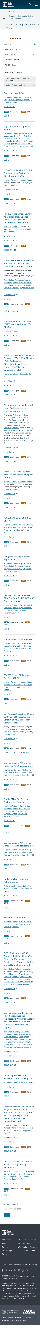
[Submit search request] (34, 44)
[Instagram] (6, 1270)
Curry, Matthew (25, 133)
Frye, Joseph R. (22, 811)
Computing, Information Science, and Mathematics (22, 17)
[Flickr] (15, 1270)
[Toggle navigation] (4, 19)
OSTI (5, 116)
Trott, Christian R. (11, 146)
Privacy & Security (30, 1264)
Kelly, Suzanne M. (11, 430)
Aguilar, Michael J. (24, 285)
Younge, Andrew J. (24, 100)
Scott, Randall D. (25, 982)
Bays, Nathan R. (25, 97)
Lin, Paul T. (27, 568)
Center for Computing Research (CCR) (22, 26)
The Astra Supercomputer (16, 917)
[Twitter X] (23, 1270)
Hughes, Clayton (10, 180)
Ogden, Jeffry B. (25, 979)
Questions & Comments (11, 1264)
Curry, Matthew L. (11, 974)
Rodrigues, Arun (24, 435)
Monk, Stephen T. (11, 979)
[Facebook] (2, 1270)
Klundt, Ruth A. (26, 976)
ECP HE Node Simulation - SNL (18, 639)
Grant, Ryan (23, 974)
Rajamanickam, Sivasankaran (21, 143)
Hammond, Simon (11, 97)
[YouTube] (11, 1270)
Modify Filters (13, 65)
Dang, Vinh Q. (19, 136)
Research (11, 11)
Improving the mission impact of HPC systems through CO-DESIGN (18, 324)
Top (33, 1325)
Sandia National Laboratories (12, 1283)
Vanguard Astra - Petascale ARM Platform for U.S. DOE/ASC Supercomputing (19, 598)
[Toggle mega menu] (36, 4)
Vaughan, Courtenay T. (13, 568)
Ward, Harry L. (9, 984)
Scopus (13, 311)
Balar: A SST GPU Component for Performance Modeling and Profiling (18, 474)
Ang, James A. (9, 415)
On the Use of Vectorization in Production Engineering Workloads (18, 1164)
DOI (5, 203)
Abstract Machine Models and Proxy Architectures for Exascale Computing (18, 408)
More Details (9, 107)
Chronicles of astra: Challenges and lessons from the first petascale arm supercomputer (19, 263)
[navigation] (20, 1209)
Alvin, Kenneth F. (10, 886)
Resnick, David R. (10, 435)
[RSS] (28, 1270)
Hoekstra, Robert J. (11, 102)
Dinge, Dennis (9, 811)
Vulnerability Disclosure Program (14, 1320)
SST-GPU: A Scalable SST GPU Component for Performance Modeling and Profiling (18, 173)
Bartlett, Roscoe (26, 806)
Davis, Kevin (8, 136)
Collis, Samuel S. (26, 888)
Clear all (19, 72)
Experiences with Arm (14, 93)
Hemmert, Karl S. (26, 425)
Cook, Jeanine (17, 420)
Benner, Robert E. (11, 417)
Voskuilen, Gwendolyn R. (13, 527)
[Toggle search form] (30, 4)
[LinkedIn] (19, 1270)
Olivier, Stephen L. (11, 982)
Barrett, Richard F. (22, 415)
